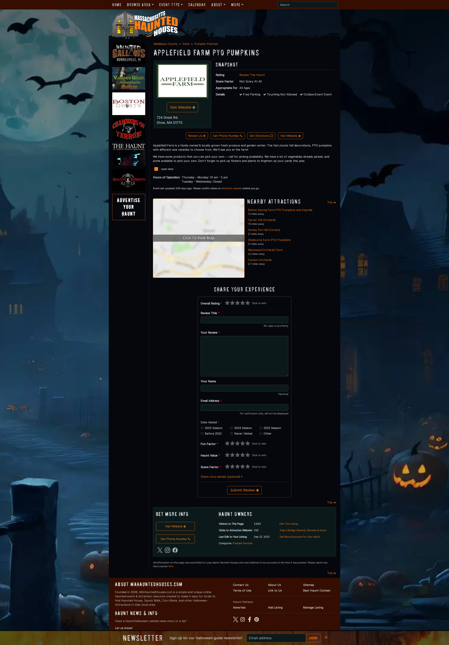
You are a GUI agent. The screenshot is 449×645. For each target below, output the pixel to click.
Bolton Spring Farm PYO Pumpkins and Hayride (280, 210)
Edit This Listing (289, 523)
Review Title (210, 313)
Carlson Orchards (260, 260)
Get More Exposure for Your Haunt (300, 536)
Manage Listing (313, 607)
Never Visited (243, 433)
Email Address (211, 400)
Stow (186, 44)
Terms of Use (242, 590)
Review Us (195, 135)
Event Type (169, 4)
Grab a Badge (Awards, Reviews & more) (303, 530)
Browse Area (138, 4)
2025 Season (213, 428)
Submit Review (243, 490)
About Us (274, 585)
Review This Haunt (252, 75)
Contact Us (241, 585)
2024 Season (243, 428)
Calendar (197, 4)
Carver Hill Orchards (262, 220)
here (170, 566)
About (217, 4)
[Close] (326, 637)
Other (268, 433)
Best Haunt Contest (316, 590)
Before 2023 (213, 433)
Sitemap (308, 585)
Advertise (239, 607)
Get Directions (260, 135)
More (235, 4)
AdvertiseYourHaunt (128, 207)
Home (116, 4)
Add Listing (275, 607)
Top (330, 202)
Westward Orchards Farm (265, 250)
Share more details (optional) (221, 476)
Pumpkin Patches (206, 44)
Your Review (210, 332)
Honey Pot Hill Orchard (264, 230)
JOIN (313, 638)
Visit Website (181, 107)
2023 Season (272, 428)
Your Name (208, 381)
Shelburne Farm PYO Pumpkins (269, 240)
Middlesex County (166, 44)
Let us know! (123, 628)
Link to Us (275, 590)
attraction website (231, 188)
